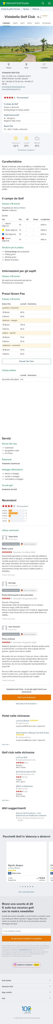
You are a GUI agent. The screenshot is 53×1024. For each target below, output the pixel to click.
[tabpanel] (26, 863)
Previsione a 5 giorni (26, 150)
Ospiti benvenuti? (11, 115)
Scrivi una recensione (26, 697)
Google (12, 575)
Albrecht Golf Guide (17, 3)
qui (8, 954)
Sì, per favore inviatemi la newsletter (26, 938)
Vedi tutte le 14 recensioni (26, 703)
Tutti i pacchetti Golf (25, 892)
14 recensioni (22, 97)
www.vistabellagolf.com (11, 89)
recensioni (22, 506)
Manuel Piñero (19, 208)
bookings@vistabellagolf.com (13, 87)
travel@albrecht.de (25, 950)
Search (43, 3)
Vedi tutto (5, 745)
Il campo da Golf (11, 104)
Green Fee (8, 126)
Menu (49, 3)
